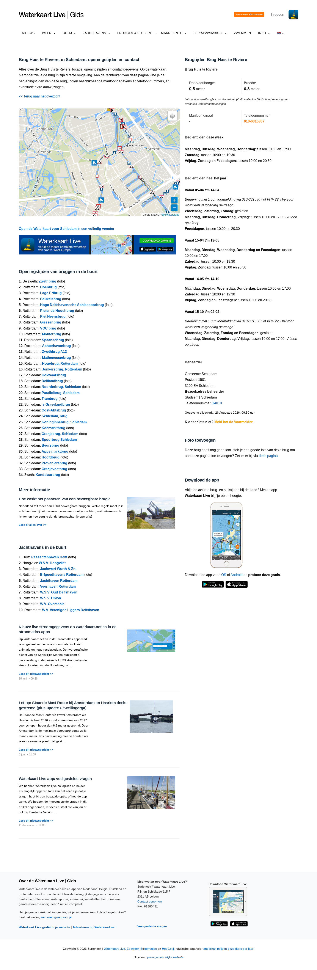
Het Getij (168, 948)
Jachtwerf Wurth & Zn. (58, 569)
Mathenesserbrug (56, 357)
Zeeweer (133, 948)
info (262, 33)
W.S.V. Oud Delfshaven (58, 592)
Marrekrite (172, 33)
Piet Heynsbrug (53, 316)
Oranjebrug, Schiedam (60, 434)
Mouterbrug (51, 334)
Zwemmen (242, 33)
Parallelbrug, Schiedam (61, 393)
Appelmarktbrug (55, 451)
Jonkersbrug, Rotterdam (62, 369)
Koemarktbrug (53, 428)
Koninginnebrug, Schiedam (64, 422)
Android (237, 575)
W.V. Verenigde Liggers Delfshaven (70, 610)
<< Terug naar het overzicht (39, 96)
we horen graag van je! (56, 917)
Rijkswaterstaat (170, 214)
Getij (68, 33)
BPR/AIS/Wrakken (208, 33)
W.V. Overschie (52, 604)
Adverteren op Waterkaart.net (94, 927)
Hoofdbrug (51, 457)
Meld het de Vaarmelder (233, 422)
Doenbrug (48, 287)
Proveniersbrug (54, 463)
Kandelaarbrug (48, 475)
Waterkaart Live (114, 948)
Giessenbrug (50, 322)
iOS (223, 575)
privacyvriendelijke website (165, 957)
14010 (217, 403)
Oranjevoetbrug (54, 469)
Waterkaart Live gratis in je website (44, 927)
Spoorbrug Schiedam (59, 439)
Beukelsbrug (50, 299)
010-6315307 (254, 121)
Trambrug (50, 398)
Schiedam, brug (54, 416)
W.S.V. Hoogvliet (52, 563)
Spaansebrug (53, 340)
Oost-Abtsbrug (54, 410)
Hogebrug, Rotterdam (60, 363)
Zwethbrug (47, 281)
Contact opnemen (149, 901)
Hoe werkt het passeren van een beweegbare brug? (64, 499)
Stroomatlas (148, 948)
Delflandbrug (52, 381)
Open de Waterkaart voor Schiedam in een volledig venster (66, 229)
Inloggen (277, 14)
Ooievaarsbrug (54, 375)
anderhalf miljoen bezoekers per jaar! (228, 948)
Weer (47, 33)
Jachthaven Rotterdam (58, 580)
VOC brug (48, 328)
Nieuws (28, 33)
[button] (121, 120)
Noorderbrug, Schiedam (61, 387)
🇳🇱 (279, 33)
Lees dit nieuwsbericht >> (36, 673)
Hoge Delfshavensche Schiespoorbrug (72, 305)
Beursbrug (50, 445)
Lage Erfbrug (51, 293)
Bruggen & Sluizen (134, 33)
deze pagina (268, 456)
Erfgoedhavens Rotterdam (61, 574)
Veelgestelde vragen (152, 926)
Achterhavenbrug (56, 346)
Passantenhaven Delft (49, 557)
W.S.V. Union (50, 598)
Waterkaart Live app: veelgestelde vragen (55, 779)
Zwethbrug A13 (54, 351)
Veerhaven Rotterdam (58, 586)
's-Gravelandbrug (56, 404)
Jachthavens (95, 33)
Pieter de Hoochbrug (57, 310)
